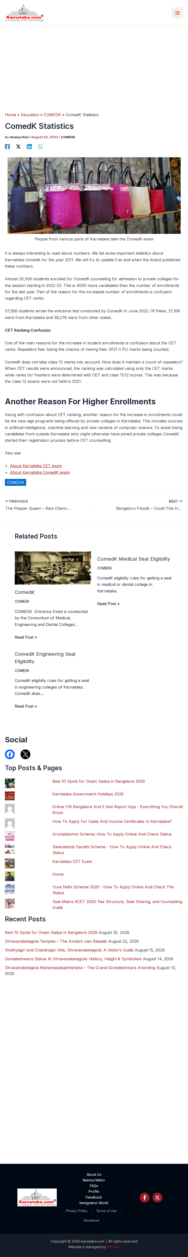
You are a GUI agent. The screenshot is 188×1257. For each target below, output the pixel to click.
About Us (94, 1174)
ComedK (25, 592)
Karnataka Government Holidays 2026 (88, 794)
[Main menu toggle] (177, 13)
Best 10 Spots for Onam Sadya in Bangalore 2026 (98, 781)
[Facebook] (7, 146)
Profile (94, 1191)
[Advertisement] (94, 62)
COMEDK (68, 137)
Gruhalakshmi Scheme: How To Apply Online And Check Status (112, 834)
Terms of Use (106, 1211)
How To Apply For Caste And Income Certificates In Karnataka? (112, 821)
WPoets (113, 1247)
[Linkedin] (29, 146)
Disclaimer (91, 1220)
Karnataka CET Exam (72, 861)
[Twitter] (157, 1197)
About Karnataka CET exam (36, 465)
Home (58, 874)
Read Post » (26, 637)
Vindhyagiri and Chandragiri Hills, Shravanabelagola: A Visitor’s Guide (69, 950)
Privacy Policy (76, 1211)
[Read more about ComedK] (53, 567)
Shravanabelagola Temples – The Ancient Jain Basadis (56, 941)
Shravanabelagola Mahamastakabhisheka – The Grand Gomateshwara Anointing (80, 967)
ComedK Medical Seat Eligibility (133, 559)
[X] (18, 146)
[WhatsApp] (40, 146)
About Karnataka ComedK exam (40, 472)
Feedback (94, 1197)
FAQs (94, 1186)
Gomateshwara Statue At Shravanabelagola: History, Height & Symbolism (73, 958)
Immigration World (94, 1203)
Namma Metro (94, 1180)
